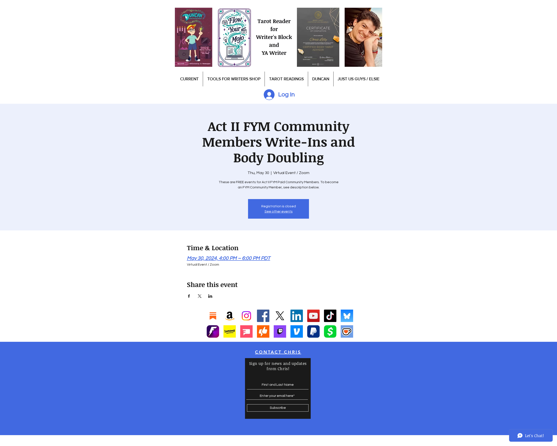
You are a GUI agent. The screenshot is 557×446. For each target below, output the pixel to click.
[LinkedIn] (296, 316)
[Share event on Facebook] (189, 296)
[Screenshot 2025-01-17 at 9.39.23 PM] (229, 331)
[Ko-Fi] (347, 331)
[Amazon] (229, 316)
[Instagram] (246, 316)
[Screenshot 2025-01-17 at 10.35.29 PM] (263, 331)
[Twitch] (280, 331)
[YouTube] (313, 316)
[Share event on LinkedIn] (210, 296)
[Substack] (213, 316)
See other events (279, 211)
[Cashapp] (330, 331)
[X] (280, 316)
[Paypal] (313, 331)
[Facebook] (263, 316)
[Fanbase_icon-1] (213, 331)
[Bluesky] (347, 316)
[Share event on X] (200, 296)
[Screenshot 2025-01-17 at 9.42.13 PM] (246, 331)
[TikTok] (330, 316)
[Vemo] (296, 331)
